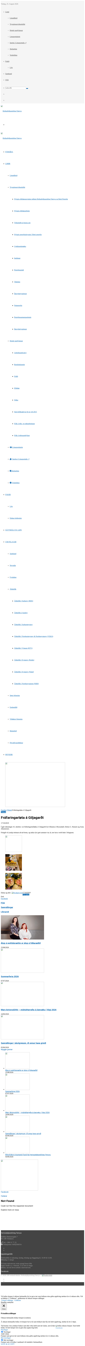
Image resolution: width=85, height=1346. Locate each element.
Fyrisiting (13, 577)
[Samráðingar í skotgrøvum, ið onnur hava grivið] (22, 1039)
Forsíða (9, 152)
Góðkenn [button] (17, 1300)
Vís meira (26, 895)
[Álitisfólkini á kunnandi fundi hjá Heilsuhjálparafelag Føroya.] (17, 1153)
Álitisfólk (13, 589)
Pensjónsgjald (19, 270)
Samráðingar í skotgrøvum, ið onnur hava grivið (23, 1043)
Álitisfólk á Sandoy (21, 613)
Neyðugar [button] (4, 1330)
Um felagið (10, 542)
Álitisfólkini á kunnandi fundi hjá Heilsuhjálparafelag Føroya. (28, 1155)
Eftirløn (16, 388)
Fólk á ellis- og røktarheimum (24, 424)
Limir (7, 12)
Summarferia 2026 (10, 976)
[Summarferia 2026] (22, 972)
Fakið (7, 61)
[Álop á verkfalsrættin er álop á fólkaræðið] (22, 939)
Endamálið (13, 707)
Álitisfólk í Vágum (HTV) (23, 648)
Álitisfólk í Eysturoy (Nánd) (24, 672)
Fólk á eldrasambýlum (22, 435)
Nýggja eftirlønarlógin (22, 211)
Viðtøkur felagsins (16, 719)
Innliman (17, 258)
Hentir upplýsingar (16, 30)
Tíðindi (9, 810)
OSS (7, 80)
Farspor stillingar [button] (7, 1300)
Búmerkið (13, 731)
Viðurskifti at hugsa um (22, 223)
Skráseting (13, 49)
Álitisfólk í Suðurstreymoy (23, 625)
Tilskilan (17, 282)
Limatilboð (13, 18)
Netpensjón (18, 305)
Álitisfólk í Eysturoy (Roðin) (24, 660)
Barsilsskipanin (19, 364)
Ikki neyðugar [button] (6, 1338)
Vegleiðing (13, 55)
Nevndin (13, 565)
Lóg (11, 67)
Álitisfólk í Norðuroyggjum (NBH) (26, 684)
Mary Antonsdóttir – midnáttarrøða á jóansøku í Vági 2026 (28, 1010)
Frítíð (16, 376)
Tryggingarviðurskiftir (17, 24)
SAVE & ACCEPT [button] (7, 1344)
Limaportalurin (15, 37)
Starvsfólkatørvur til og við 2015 (25, 412)
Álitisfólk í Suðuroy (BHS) (23, 601)
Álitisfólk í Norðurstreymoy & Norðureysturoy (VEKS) (33, 636)
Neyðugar (7, 1332)
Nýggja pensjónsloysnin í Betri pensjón (28, 234)
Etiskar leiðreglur (16, 518)
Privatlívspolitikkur (16, 743)
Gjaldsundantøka (20, 246)
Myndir (9, 755)
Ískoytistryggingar (20, 294)
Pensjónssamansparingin (22, 317)
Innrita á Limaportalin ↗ (20, 459)
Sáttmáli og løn (13, 530)
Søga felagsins (15, 695)
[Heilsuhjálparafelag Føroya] (11, 111)
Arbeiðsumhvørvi (20, 353)
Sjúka (16, 400)
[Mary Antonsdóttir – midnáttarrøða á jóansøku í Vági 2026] (22, 1005)
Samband (8, 74)
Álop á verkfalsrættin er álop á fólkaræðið (21, 943)
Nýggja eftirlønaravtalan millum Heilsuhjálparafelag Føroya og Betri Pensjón (41, 199)
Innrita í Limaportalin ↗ (18, 43)
